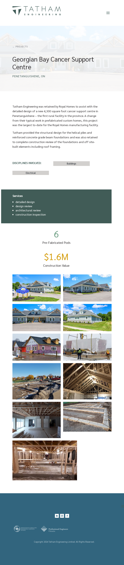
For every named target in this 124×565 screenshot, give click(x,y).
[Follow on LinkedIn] (57, 516)
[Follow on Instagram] (62, 516)
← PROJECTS (20, 46)
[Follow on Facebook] (67, 516)
